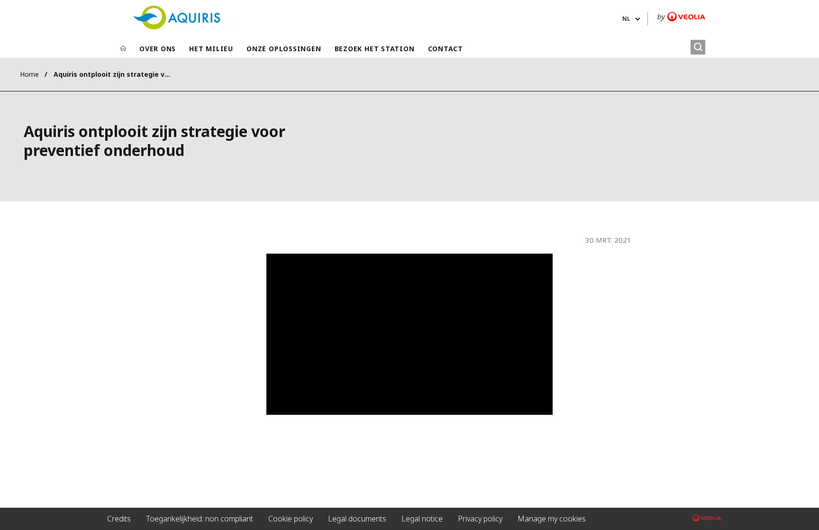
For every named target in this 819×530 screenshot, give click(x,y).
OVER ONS (157, 48)
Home (29, 74)
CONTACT (445, 48)
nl (626, 19)
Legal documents (357, 518)
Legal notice (422, 518)
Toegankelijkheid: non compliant (199, 518)
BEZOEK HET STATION (375, 48)
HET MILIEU (211, 48)
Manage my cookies (552, 518)
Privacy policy (480, 518)
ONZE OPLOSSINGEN (283, 48)
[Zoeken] (698, 47)
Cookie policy (290, 518)
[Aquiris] (177, 17)
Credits (119, 518)
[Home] (123, 49)
